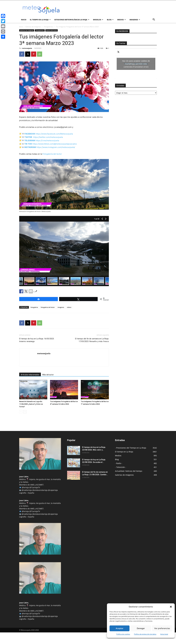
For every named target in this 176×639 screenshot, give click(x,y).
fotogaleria (34, 307)
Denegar (141, 628)
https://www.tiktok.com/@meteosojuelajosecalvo (54, 144)
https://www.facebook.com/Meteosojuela (54, 134)
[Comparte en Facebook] (21, 291)
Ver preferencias (162, 628)
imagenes (61, 307)
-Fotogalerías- (48, 27)
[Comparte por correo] (31, 291)
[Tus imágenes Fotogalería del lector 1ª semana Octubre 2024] (95, 389)
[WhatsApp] (39, 54)
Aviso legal (164, 634)
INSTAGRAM (30, 147)
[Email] (3, 26)
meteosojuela (27, 48)
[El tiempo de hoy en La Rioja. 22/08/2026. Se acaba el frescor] (73, 462)
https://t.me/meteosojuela (47, 140)
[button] (171, 606)
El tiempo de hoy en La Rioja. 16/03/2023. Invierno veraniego (36, 340)
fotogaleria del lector (48, 307)
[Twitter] (3, 21)
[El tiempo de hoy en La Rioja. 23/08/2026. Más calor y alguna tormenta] (73, 450)
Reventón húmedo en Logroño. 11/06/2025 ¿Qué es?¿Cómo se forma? (31, 404)
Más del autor (48, 375)
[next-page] (25, 411)
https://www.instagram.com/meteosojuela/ (55, 147)
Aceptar (119, 628)
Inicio (23, 19)
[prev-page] (20, 411)
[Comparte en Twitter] (26, 291)
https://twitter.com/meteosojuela (48, 137)
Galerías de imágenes (33, 27)
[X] (27, 54)
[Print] (3, 31)
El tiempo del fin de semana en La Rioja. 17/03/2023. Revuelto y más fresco (92, 340)
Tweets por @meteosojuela (136, 63)
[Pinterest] (33, 54)
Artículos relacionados (30, 375)
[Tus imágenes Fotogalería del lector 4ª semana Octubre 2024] (64, 389)
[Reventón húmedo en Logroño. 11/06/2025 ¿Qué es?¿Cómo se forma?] (33, 389)
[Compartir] (3, 36)
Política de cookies (123, 634)
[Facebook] (21, 54)
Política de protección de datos (145, 634)
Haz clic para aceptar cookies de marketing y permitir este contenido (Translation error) (136, 63)
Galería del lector (51, 30)
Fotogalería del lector (52, 154)
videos (69, 307)
